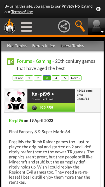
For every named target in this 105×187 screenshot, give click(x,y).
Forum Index (43, 45)
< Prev (18, 78)
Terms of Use (22, 11)
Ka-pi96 (41, 93)
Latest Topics (72, 45)
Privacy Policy (74, 6)
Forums (24, 61)
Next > (75, 78)
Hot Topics (17, 45)
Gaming (43, 61)
